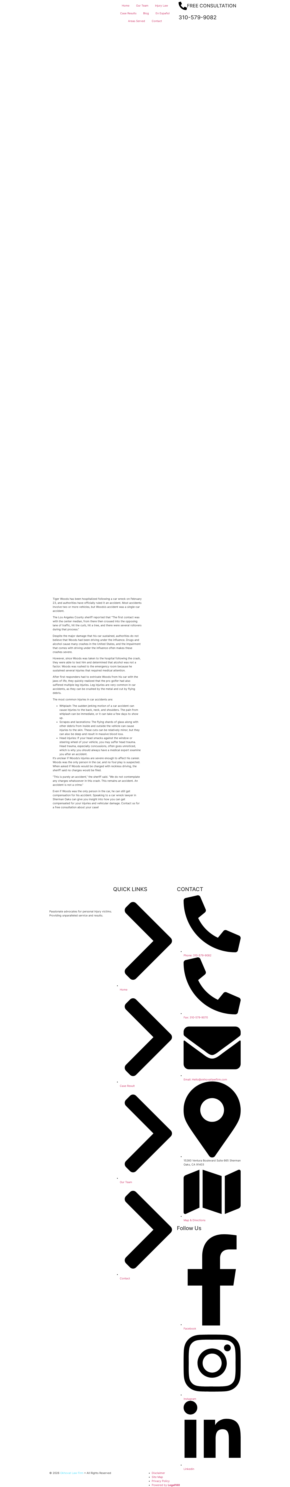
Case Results (128, 13)
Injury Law (161, 5)
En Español (163, 13)
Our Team (142, 5)
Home (125, 5)
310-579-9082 (198, 17)
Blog (146, 13)
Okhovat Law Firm (71, 1473)
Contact (157, 21)
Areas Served (136, 21)
